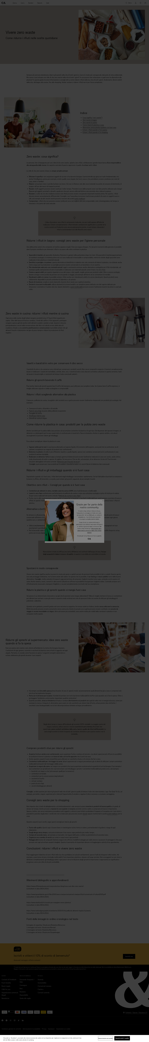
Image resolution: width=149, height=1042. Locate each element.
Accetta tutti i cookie (122, 1038)
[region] (74, 1038)
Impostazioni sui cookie (105, 1038)
